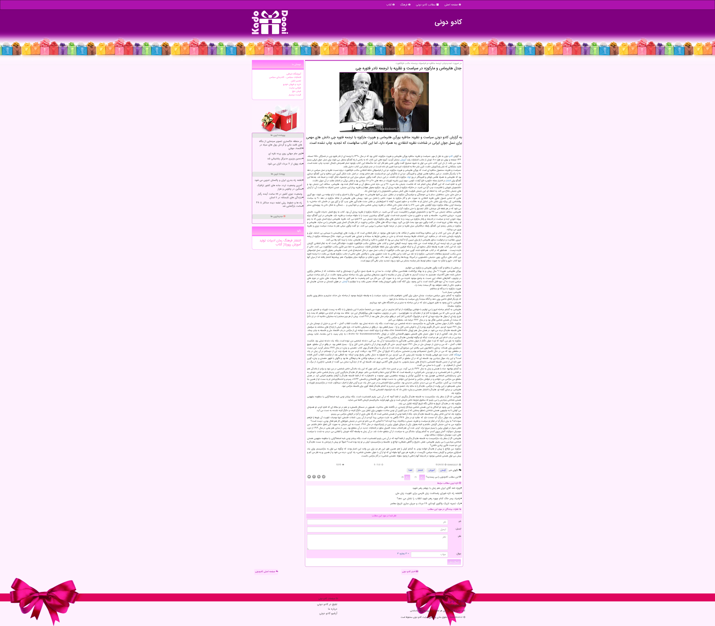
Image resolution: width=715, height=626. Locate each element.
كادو (451, 156)
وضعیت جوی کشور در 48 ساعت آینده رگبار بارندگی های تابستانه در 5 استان (280, 196)
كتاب (279, 244)
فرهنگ (404, 4)
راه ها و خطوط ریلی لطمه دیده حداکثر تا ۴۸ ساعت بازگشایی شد (279, 204)
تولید (262, 240)
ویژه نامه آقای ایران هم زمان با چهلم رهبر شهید (436, 488)
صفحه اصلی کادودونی (265, 572)
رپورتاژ (286, 244)
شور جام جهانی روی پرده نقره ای (285, 154)
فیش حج (296, 91)
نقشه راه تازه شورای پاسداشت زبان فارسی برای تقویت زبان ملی (427, 493)
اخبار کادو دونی (409, 572)
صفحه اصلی (451, 4)
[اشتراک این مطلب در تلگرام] (324, 476)
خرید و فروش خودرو (292, 84)
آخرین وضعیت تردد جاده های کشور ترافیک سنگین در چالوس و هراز (279, 187)
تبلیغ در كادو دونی (327, 604)
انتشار (448, 181)
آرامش (344, 282)
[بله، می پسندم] (422, 477)
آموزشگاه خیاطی (293, 74)
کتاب (389, 4)
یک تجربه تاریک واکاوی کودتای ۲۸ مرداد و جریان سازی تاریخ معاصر (425, 504)
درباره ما (332, 609)
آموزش (403, 160)
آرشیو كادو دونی (328, 613)
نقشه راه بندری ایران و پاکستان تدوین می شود (278, 180)
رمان (278, 240)
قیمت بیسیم (295, 95)
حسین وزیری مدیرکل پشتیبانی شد (284, 159)
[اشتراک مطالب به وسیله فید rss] (319, 476)
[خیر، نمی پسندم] (407, 477)
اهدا (410, 470)
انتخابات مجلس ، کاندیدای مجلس (285, 77)
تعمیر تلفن (296, 81)
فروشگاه (457, 355)
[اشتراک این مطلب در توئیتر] (309, 476)
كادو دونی (448, 20)
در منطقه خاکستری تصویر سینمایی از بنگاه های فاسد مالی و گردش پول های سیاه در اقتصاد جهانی (280, 144)
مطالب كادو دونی (426, 4)
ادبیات (270, 240)
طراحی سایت (295, 88)
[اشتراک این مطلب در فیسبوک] (314, 476)
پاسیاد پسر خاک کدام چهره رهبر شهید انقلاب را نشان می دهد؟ (428, 499)
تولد (409, 177)
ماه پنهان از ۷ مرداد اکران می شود (285, 164)
